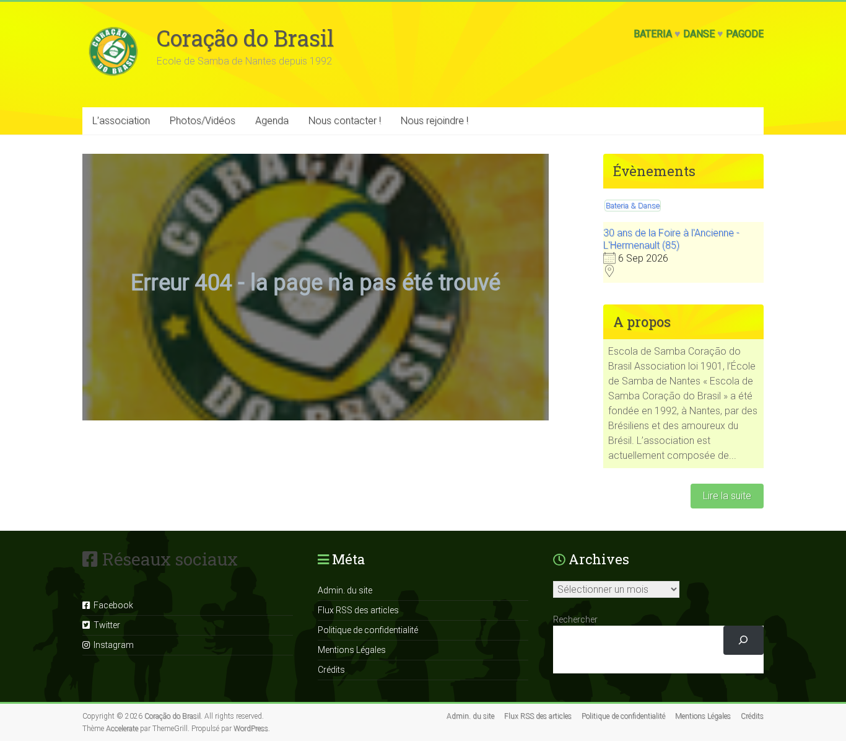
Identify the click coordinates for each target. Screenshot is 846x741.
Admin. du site (345, 590)
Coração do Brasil (245, 38)
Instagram (112, 645)
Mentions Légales (352, 650)
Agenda (272, 120)
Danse (699, 34)
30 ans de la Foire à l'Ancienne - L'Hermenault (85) (671, 239)
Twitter (105, 625)
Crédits (331, 670)
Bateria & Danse (633, 205)
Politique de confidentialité (368, 630)
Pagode (745, 34)
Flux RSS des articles (358, 610)
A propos (642, 322)
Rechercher (575, 619)
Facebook (111, 605)
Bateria (653, 34)
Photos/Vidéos (202, 120)
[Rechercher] (743, 640)
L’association (121, 120)
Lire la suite (727, 496)
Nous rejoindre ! (434, 120)
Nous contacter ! (344, 120)
